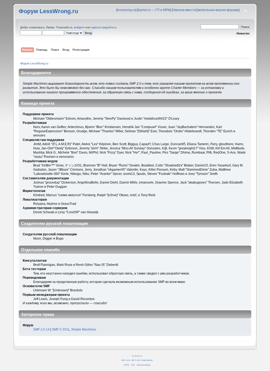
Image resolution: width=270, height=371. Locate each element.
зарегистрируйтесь (104, 27)
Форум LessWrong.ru (48, 11)
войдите (79, 27)
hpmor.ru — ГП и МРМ (154, 10)
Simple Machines (83, 329)
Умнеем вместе (184, 10)
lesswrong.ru (126, 10)
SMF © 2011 (61, 329)
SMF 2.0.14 (41, 329)
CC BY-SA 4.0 (137, 356)
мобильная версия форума (218, 10)
